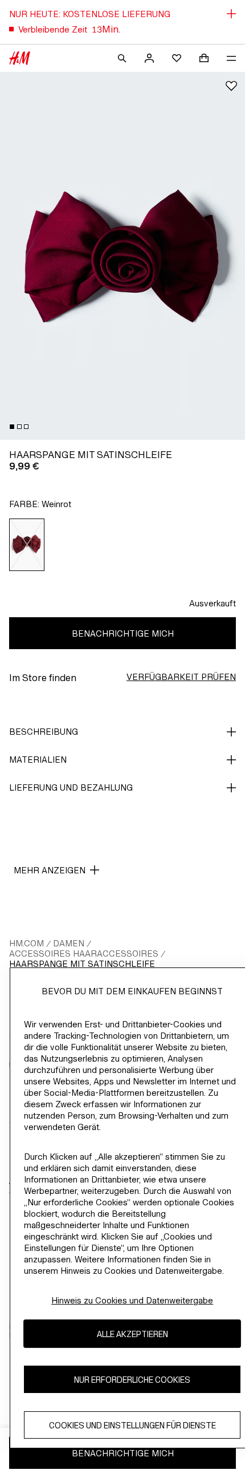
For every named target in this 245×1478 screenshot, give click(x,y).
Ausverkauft (212, 603)
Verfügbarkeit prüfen (181, 677)
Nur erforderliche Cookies (132, 1379)
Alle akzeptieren (132, 1334)
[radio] (27, 544)
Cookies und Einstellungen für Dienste (132, 1425)
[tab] (12, 427)
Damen (68, 943)
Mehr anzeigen (49, 870)
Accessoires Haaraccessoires (83, 953)
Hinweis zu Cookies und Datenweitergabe (132, 1300)
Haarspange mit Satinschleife (82, 964)
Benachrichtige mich (123, 633)
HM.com (26, 943)
